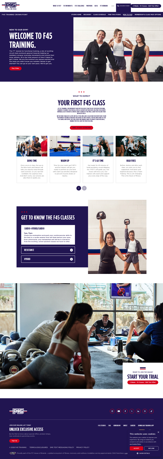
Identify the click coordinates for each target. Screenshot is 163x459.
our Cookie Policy (135, 444)
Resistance (29, 250)
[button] (144, 453)
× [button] (158, 432)
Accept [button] (136, 448)
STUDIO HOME (76, 14)
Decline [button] (151, 448)
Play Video (15, 68)
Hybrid (27, 259)
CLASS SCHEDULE (99, 14)
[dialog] (144, 443)
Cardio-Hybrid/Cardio (34, 228)
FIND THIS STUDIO (114, 14)
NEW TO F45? (127, 14)
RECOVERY (87, 14)
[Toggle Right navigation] (113, 6)
